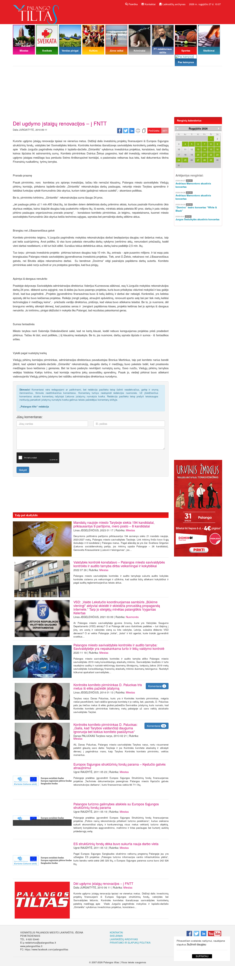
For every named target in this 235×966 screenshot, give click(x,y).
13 (198, 149)
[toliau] (218, 128)
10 (179, 149)
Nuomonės (132, 617)
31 (179, 165)
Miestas (130, 530)
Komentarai (156, 686)
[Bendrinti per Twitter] (125, 130)
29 (211, 159)
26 (192, 159)
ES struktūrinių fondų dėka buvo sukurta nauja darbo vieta (115, 843)
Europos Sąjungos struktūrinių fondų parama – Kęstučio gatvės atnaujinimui (119, 766)
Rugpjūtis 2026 (198, 128)
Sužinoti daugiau (196, 944)
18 (185, 154)
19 (192, 154)
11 (185, 149)
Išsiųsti (23, 470)
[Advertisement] (117, 93)
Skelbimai (116, 935)
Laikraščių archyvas (173, 4)
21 (204, 154)
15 (211, 149)
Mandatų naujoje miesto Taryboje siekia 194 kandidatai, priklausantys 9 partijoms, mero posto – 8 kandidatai (114, 524)
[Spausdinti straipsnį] (137, 130)
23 (217, 154)
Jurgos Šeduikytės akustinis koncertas (197, 219)
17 (179, 154)
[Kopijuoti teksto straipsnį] (144, 130)
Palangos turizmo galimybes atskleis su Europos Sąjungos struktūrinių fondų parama (116, 805)
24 (179, 159)
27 (198, 159)
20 (198, 154)
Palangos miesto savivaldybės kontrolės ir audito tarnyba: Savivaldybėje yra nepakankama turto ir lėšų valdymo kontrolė (118, 646)
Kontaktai (150, 4)
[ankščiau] (177, 128)
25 (185, 159)
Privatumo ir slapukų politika (130, 942)
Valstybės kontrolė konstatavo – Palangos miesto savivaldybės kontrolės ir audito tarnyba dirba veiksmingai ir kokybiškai (119, 564)
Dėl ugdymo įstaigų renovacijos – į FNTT (103, 883)
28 (204, 159)
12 (192, 149)
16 (217, 149)
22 (211, 154)
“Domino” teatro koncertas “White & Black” (196, 209)
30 (217, 159)
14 (204, 149)
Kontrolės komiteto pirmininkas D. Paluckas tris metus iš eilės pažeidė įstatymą (107, 686)
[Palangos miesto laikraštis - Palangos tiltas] (37, 11)
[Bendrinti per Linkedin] (131, 130)
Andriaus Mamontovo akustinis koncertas (193, 185)
